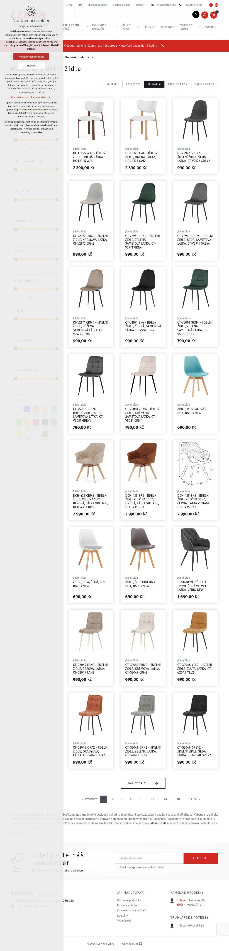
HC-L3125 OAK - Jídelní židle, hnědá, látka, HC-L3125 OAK (141, 157)
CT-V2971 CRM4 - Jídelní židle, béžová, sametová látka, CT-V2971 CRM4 (90, 328)
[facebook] (211, 5)
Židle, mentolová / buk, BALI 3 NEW (192, 411)
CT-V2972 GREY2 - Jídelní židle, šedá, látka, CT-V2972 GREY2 (193, 157)
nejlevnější (133, 84)
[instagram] (216, 5)
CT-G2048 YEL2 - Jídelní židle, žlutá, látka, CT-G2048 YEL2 (194, 668)
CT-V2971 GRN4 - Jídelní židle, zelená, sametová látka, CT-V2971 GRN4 (142, 241)
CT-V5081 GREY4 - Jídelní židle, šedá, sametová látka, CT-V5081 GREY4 (88, 414)
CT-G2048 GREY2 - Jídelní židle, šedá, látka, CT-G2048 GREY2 (194, 751)
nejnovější (154, 84)
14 (165, 799)
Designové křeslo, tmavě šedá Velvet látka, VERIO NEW (191, 586)
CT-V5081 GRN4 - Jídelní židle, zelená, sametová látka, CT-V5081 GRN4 (194, 328)
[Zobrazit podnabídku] (87, 27)
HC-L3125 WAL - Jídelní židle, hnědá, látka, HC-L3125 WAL (89, 157)
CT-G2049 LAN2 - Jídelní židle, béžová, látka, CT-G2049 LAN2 (90, 668)
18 (178, 799)
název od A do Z (205, 84)
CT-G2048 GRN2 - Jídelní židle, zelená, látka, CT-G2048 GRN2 (143, 751)
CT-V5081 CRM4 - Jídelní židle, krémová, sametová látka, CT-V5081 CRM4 (142, 414)
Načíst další (137, 783)
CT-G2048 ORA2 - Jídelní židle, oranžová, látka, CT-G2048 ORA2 (90, 751)
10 (152, 799)
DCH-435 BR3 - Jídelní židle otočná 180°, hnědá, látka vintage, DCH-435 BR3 (142, 501)
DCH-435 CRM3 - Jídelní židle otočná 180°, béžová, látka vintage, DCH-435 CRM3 (90, 501)
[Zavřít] (162, 45)
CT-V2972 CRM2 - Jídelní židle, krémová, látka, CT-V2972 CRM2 (90, 239)
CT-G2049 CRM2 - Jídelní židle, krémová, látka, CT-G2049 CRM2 (143, 668)
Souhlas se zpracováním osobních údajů (142, 867)
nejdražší (113, 84)
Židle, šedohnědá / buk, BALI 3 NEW (140, 584)
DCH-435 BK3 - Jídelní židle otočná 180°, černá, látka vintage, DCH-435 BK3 (193, 501)
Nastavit (31, 65)
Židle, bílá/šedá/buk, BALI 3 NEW (89, 584)
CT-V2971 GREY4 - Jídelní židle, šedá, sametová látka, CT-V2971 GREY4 (195, 239)
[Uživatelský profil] (204, 15)
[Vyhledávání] (135, 14)
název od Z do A (178, 84)
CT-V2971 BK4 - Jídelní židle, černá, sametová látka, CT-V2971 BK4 (143, 326)
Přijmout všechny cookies (31, 56)
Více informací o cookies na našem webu (31, 97)
